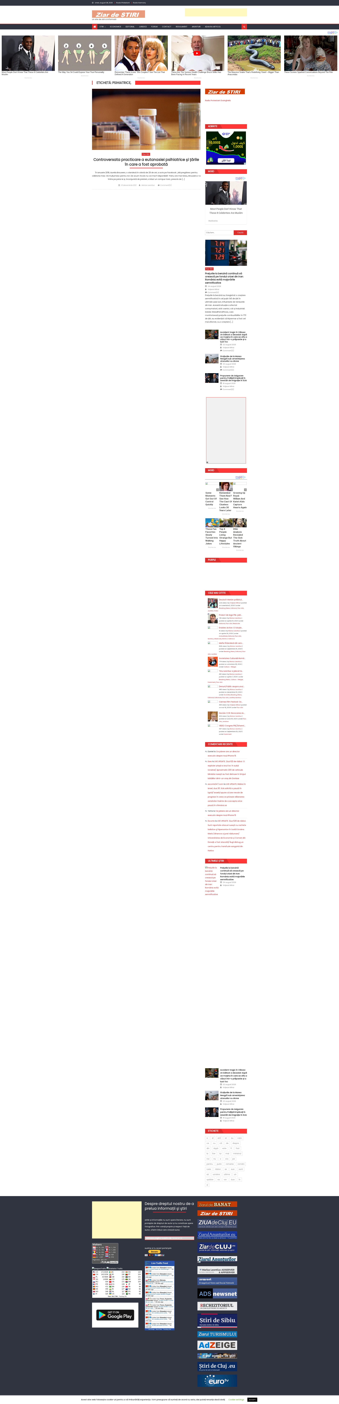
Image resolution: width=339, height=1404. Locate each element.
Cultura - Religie (230, 667)
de (227, 1143)
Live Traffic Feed (159, 1263)
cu (214, 1143)
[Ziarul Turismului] (217, 1334)
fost (238, 1148)
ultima (227, 1174)
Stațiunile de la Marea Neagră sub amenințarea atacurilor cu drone (232, 358)
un (235, 1174)
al (212, 1138)
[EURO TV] (217, 1355)
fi (231, 1148)
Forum (154, 26)
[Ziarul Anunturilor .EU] (217, 1235)
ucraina (216, 1174)
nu (214, 1159)
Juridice (143, 26)
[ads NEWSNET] (217, 1293)
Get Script (151, 1329)
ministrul (237, 1153)
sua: (233, 1169)
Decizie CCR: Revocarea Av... (232, 713)
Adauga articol (213, 26)
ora (226, 1159)
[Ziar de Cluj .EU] (217, 1247)
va (218, 1179)
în (239, 1179)
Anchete (227, 695)
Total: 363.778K (113, 1296)
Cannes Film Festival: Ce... (231, 701)
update (210, 1179)
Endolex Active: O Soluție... (231, 627)
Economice (115, 26)
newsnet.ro (177, 1238)
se (226, 1169)
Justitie (210, 611)
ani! (219, 1138)
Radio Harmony (139, 3)
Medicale (236, 623)
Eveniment (211, 682)
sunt (241, 1169)
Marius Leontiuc (148, 185)
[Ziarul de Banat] (217, 1204)
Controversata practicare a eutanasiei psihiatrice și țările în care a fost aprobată (146, 162)
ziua (233, 1179)
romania (230, 1164)
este (224, 1148)
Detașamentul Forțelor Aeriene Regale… (159, 1288)
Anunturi (196, 26)
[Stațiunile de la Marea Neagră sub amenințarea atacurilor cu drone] (211, 358)
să (208, 1174)
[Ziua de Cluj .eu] (217, 1223)
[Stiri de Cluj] (217, 1366)
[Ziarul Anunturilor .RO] (217, 1259)
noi (208, 1159)
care (239, 1138)
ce (208, 1143)
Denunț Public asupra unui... (231, 686)
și (207, 1184)
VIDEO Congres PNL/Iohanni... (232, 725)
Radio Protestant (123, 3)
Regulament (181, 26)
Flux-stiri (145, 154)
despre (236, 1143)
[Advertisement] (216, 12)
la (207, 1153)
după (215, 1148)
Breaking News (224, 608)
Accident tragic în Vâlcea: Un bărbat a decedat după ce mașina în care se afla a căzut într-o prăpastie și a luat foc (233, 337)
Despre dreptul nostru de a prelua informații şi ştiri (169, 1206)
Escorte (211, 821)
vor (225, 1179)
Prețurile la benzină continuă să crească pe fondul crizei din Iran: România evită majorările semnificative (224, 278)
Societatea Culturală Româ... (232, 658)
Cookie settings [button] (236, 1399)
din (208, 1148)
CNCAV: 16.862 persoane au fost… (157, 1325)
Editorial (130, 26)
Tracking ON (122, 1296)
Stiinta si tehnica (228, 639)
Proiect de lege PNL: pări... (230, 615)
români (241, 1164)
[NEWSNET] (217, 1281)
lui (220, 1153)
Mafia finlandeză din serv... (231, 643)
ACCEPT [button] (252, 1399)
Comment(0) (166, 185)
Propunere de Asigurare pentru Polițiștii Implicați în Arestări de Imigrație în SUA (233, 378)
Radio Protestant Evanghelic (218, 100)
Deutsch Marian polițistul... (231, 599)
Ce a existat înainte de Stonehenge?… (158, 1269)
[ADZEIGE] (217, 1345)
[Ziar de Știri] (217, 1213)
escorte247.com (215, 784)
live (213, 1153)
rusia (209, 1169)
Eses (210, 761)
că (221, 1143)
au (232, 1138)
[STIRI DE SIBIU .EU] (217, 1320)
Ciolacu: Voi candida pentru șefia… (157, 1313)
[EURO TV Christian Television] (217, 1380)
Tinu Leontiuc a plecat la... (231, 671)
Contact (166, 26)
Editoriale (218, 698)
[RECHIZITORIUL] (217, 1306)
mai (227, 1153)
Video (216, 611)
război (218, 1169)
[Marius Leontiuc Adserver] (217, 1270)
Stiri (102, 26)
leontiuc (211, 639)
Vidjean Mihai (213, 289)
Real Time (159, 1329)
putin (219, 1164)
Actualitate (223, 636)
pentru (210, 1164)
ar (226, 1138)
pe (233, 1159)
